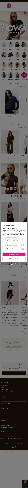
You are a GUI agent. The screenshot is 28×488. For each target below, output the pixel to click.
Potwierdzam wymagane (14, 258)
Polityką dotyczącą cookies (12, 231)
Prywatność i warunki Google (12, 236)
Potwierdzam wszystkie (14, 254)
